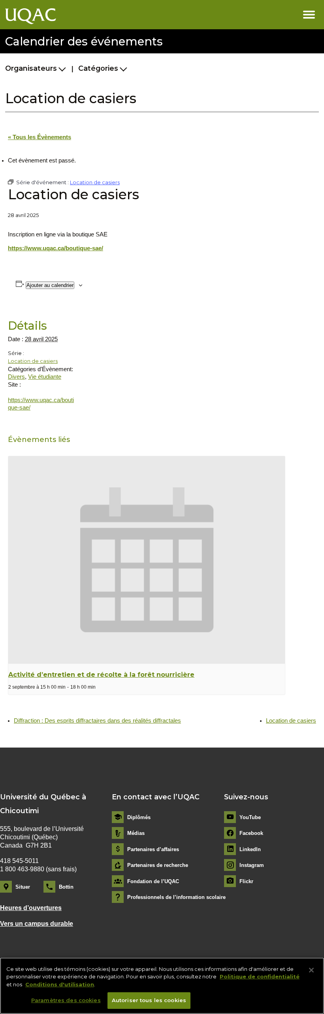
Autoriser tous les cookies (149, 1000)
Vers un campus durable (36, 923)
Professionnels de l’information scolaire (176, 897)
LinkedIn (250, 849)
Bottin (66, 887)
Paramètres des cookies (66, 1000)
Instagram (251, 865)
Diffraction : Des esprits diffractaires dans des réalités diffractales (97, 721)
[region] (162, 985)
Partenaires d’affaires (153, 849)
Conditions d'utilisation (59, 984)
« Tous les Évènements (39, 137)
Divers (16, 377)
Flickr (246, 881)
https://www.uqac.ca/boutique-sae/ (55, 248)
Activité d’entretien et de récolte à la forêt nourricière (101, 674)
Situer (22, 887)
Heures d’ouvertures (31, 907)
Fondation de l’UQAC (153, 881)
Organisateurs (31, 68)
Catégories (98, 68)
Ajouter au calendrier (49, 285)
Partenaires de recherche (157, 865)
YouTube (250, 817)
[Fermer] (311, 970)
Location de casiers (33, 361)
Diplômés (139, 817)
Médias (136, 833)
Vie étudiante (44, 377)
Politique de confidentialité (260, 976)
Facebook (251, 833)
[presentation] (146, 560)
